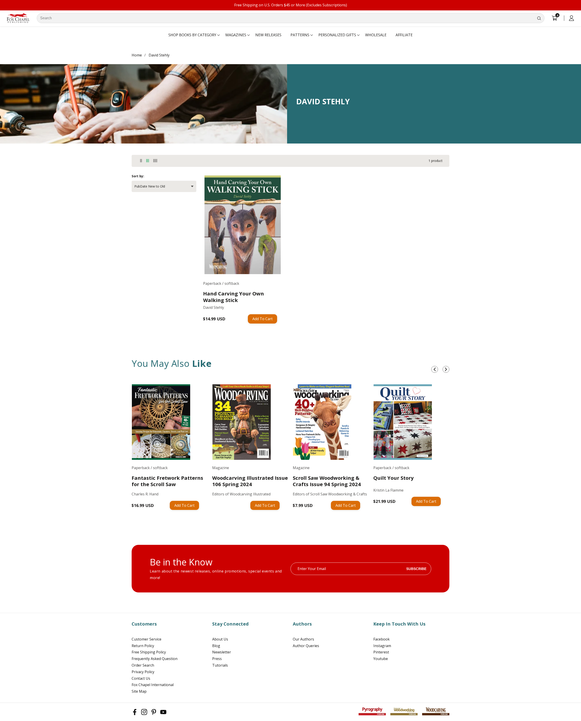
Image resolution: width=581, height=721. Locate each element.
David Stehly (159, 55)
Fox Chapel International (153, 684)
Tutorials (220, 665)
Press (217, 658)
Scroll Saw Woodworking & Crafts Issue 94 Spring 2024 (327, 481)
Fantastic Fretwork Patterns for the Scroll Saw (167, 481)
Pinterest (381, 652)
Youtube (380, 658)
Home (137, 55)
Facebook (381, 639)
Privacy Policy (143, 671)
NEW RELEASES (268, 34)
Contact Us (141, 678)
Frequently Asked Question (154, 658)
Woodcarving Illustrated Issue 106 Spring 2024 (250, 481)
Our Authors (303, 639)
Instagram (382, 645)
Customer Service (146, 639)
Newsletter (221, 652)
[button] (192, 35)
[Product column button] (141, 161)
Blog (216, 645)
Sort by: (138, 176)
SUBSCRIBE (416, 569)
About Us (220, 639)
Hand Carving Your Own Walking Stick (233, 296)
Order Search (143, 665)
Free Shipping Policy (149, 652)
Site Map (139, 691)
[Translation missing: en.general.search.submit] (539, 18)
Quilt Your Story (393, 478)
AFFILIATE (404, 34)
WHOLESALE (376, 34)
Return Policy (143, 645)
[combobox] (290, 18)
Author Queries (306, 645)
